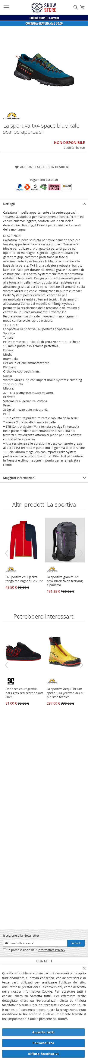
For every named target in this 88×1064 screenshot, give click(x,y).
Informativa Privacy (51, 950)
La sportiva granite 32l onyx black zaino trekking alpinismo (65, 581)
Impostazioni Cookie (23, 1019)
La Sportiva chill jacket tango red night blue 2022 (24, 579)
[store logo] (43, 8)
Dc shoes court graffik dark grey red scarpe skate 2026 (25, 693)
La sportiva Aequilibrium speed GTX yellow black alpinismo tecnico (66, 693)
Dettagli (9, 204)
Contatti (44, 961)
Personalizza (43, 1043)
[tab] (44, 203)
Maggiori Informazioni (19, 478)
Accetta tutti (43, 1032)
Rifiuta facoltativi (43, 1054)
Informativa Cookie (37, 991)
